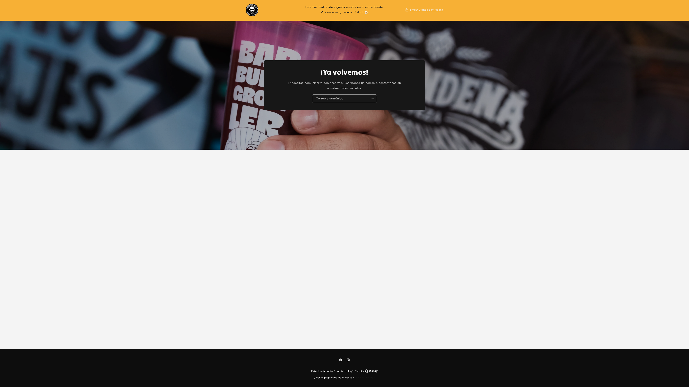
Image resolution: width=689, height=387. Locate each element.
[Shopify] (371, 371)
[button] (424, 10)
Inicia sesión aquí (365, 377)
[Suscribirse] (373, 98)
